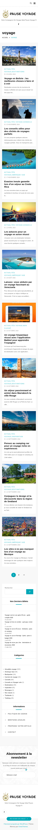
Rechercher (9, 588)
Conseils (27, 122)
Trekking (7, 698)
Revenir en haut (18, 819)
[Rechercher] (29, 591)
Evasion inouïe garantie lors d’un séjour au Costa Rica (17, 184)
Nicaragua (8, 690)
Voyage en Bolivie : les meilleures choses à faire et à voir (19, 81)
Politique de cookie (17, 714)
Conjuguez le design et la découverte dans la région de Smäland (18, 498)
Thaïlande (8, 695)
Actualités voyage (13, 122)
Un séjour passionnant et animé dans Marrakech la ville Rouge (17, 393)
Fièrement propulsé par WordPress (16, 824)
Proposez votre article (19, 726)
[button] (31, 3)
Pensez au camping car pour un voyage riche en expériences (17, 446)
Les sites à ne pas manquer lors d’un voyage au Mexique (19, 551)
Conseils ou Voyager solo (13, 682)
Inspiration (17, 436)
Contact (12, 732)
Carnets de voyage (11, 677)
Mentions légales (16, 720)
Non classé (8, 693)
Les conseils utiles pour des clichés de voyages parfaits (17, 131)
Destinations (18, 71)
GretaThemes (23, 826)
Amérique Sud (18, 175)
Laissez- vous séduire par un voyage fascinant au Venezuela (18, 284)
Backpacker (9, 674)
